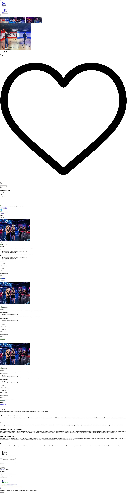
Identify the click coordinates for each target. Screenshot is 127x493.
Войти (7, 469)
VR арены (6, 7)
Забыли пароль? (3, 469)
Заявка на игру (2, 278)
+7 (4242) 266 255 (4, 208)
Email (1, 476)
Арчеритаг (6, 8)
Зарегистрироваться (4, 477)
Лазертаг (3, 3)
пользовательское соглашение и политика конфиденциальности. (11, 486)
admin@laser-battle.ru (10, 484)
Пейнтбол (4, 4)
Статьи (3, 12)
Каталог (3, 480)
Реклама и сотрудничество (4, 488)
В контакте (15, 484)
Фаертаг (5, 11)
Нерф (5, 10)
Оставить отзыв (3, 404)
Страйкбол (4, 5)
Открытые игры (5, 13)
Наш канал (3, 487)
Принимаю (2, 492)
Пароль (1, 468)
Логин (1, 467)
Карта (3, 2)
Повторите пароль (3, 475)
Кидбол (5, 9)
